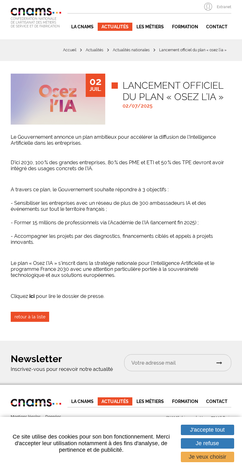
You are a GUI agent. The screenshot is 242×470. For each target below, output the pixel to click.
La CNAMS (82, 26)
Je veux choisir (207, 457)
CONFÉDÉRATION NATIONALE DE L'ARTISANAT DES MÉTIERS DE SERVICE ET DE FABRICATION (35, 22)
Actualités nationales (131, 50)
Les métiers (150, 26)
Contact (217, 26)
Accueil (69, 50)
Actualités (115, 26)
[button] (58, 99)
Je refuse (207, 443)
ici (32, 296)
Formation (185, 26)
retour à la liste (29, 316)
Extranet (224, 7)
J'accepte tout (207, 430)
